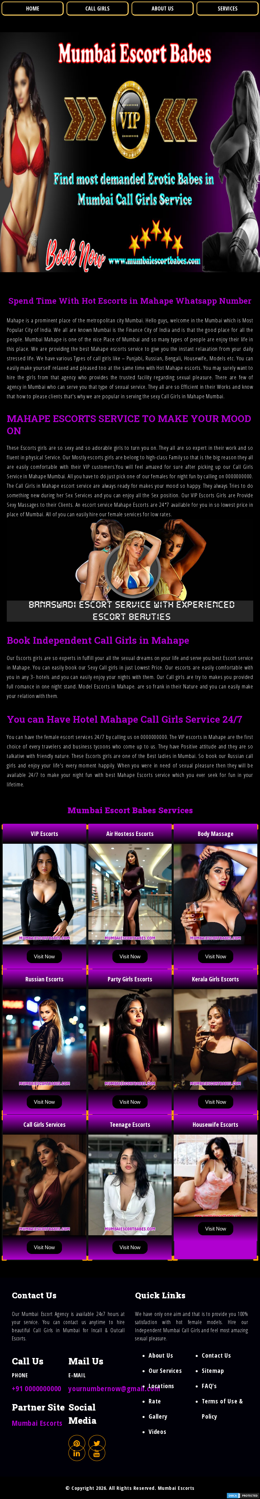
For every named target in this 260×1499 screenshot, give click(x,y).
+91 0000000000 (36, 1388)
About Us (161, 1355)
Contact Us (216, 1355)
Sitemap (213, 1370)
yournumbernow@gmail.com (114, 1388)
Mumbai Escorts (37, 1423)
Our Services (165, 1370)
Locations (161, 1386)
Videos (158, 1431)
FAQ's (209, 1386)
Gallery (158, 1416)
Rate (155, 1401)
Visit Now (44, 956)
